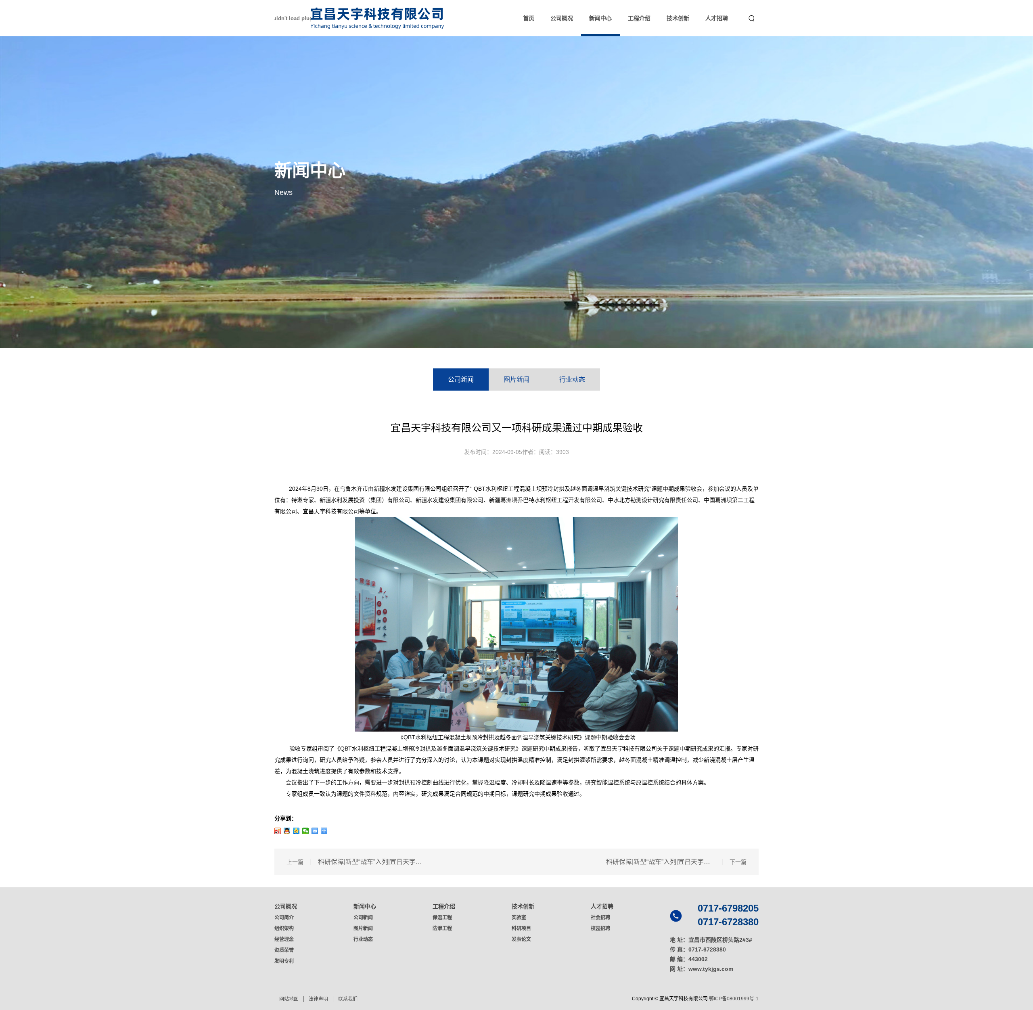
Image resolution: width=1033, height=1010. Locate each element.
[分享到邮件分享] (315, 831)
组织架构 (284, 928)
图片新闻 (516, 379)
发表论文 (521, 939)
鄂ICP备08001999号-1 (734, 999)
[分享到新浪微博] (277, 831)
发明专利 (284, 961)
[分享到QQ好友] (287, 831)
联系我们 (348, 999)
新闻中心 (600, 18)
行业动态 (572, 379)
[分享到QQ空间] (296, 831)
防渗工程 (442, 928)
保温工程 (442, 917)
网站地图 (289, 999)
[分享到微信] (305, 831)
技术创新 (678, 18)
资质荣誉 (284, 950)
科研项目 (521, 928)
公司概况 (561, 18)
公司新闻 (461, 379)
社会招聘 (600, 917)
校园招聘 (600, 928)
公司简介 (284, 917)
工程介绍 (639, 18)
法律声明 (318, 999)
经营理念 (284, 939)
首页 (528, 18)
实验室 (519, 917)
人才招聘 (716, 18)
